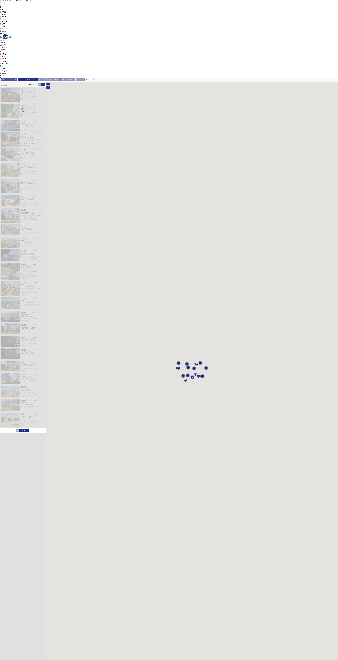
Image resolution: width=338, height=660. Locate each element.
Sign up (2, 33)
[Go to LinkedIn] (0, 7)
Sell (1, 46)
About (2, 42)
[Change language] (1, 9)
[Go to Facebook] (0, 2)
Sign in (6, 33)
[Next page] (43, 84)
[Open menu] (0, 77)
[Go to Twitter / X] (0, 6)
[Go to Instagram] (0, 4)
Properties (3, 44)
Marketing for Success (6, 47)
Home (2, 40)
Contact (2, 49)
